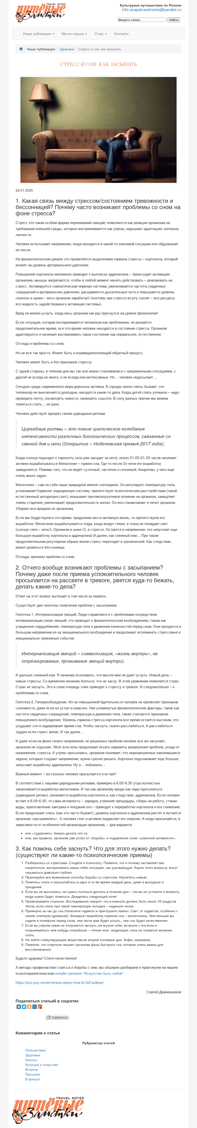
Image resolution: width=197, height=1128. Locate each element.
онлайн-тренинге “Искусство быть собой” (89, 973)
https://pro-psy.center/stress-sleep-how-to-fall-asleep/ (60, 982)
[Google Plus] (40, 1007)
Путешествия (35, 1050)
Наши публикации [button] (37, 33)
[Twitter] (24, 1007)
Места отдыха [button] (73, 33)
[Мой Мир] (34, 1007)
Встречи (31, 1069)
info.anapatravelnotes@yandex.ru (151, 9)
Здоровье (66, 48)
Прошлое (32, 1074)
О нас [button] (99, 33)
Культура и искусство (41, 1064)
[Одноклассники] (29, 1007)
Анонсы (31, 1059)
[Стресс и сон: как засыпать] (98, 130)
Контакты (121, 33)
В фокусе (32, 1079)
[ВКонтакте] (19, 1007)
